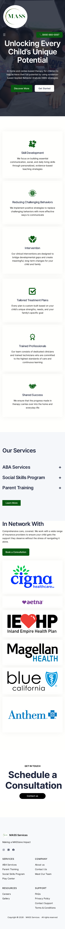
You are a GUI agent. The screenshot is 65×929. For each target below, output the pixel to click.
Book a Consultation (16, 552)
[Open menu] (4, 35)
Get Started (44, 88)
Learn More (12, 502)
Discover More (21, 88)
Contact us (32, 796)
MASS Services (18, 835)
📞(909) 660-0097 (49, 34)
